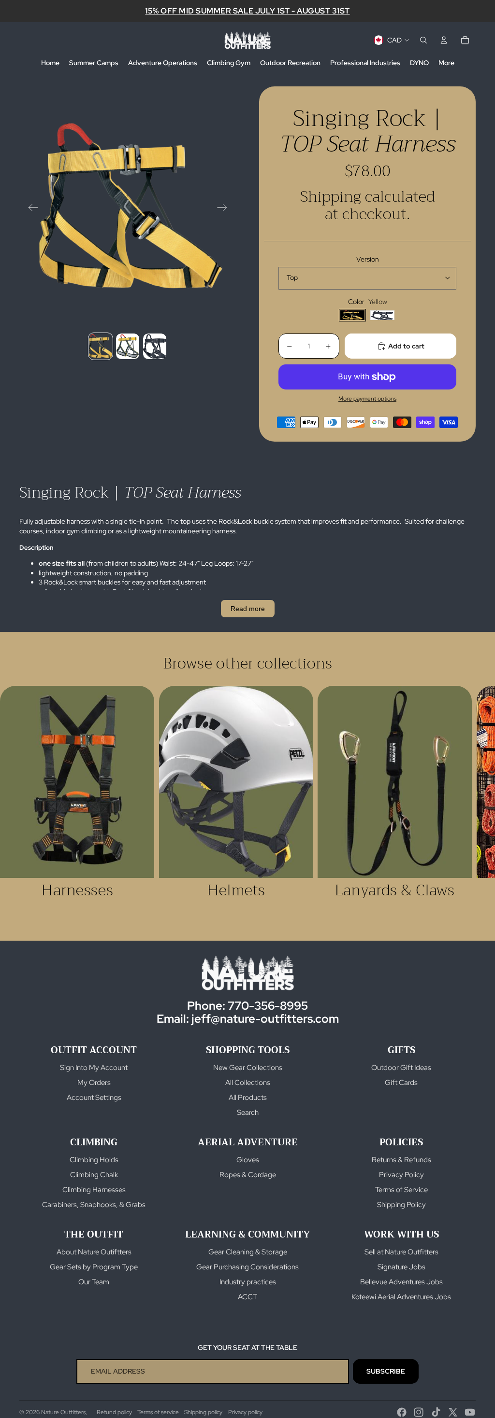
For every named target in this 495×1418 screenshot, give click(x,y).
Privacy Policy (401, 1175)
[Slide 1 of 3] (100, 346)
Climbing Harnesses (94, 1190)
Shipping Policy (401, 1204)
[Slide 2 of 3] (127, 346)
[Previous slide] (30, 208)
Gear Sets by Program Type (94, 1267)
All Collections (247, 1082)
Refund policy (114, 1412)
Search (248, 1112)
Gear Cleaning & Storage (247, 1252)
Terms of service (158, 1412)
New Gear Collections (247, 1067)
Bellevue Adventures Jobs (401, 1282)
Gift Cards (401, 1082)
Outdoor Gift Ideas (401, 1067)
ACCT (247, 1297)
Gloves (247, 1160)
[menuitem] (50, 63)
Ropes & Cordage (247, 1175)
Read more (248, 608)
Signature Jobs (401, 1267)
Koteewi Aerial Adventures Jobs (401, 1297)
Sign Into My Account (94, 1067)
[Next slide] (225, 208)
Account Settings (94, 1097)
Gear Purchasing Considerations (247, 1267)
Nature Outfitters (63, 1412)
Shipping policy (203, 1412)
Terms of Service (401, 1190)
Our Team (93, 1282)
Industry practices (247, 1282)
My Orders (94, 1082)
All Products (248, 1097)
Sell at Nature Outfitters (401, 1252)
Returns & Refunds (401, 1160)
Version (367, 259)
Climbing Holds (94, 1160)
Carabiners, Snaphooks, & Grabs (94, 1204)
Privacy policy (245, 1412)
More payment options (367, 399)
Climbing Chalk (94, 1175)
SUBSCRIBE (385, 1371)
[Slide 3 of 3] (154, 346)
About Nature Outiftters (94, 1252)
